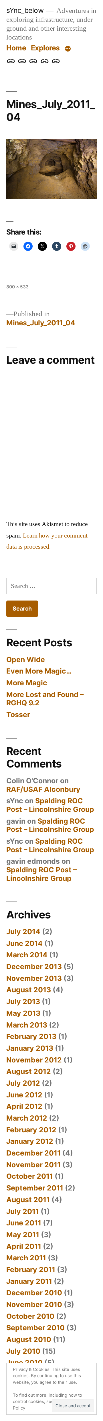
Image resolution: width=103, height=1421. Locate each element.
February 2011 (30, 1269)
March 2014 (26, 954)
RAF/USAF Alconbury (43, 789)
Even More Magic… (39, 671)
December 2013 (34, 966)
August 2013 (28, 989)
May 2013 (23, 1013)
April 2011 (23, 1246)
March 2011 (26, 1257)
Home (16, 48)
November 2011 (33, 1164)
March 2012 (26, 1118)
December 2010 (34, 1292)
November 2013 (34, 978)
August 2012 (28, 1071)
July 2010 (23, 1351)
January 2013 (29, 1048)
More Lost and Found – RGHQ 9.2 (45, 698)
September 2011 (34, 1188)
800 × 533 (17, 287)
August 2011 (28, 1199)
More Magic (26, 682)
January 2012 (29, 1141)
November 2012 (34, 1060)
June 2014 (24, 943)
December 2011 (33, 1153)
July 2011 (22, 1211)
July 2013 (23, 1001)
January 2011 (29, 1281)
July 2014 (23, 931)
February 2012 (31, 1129)
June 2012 (24, 1095)
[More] (67, 49)
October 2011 (29, 1176)
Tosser (18, 714)
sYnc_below (24, 10)
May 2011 (22, 1234)
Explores (45, 48)
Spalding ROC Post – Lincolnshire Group (50, 805)
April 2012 (24, 1106)
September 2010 (35, 1327)
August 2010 (28, 1339)
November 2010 (34, 1304)
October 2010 (30, 1316)
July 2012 (23, 1083)
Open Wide (25, 659)
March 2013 (26, 1025)
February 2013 (31, 1036)
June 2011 (23, 1223)
